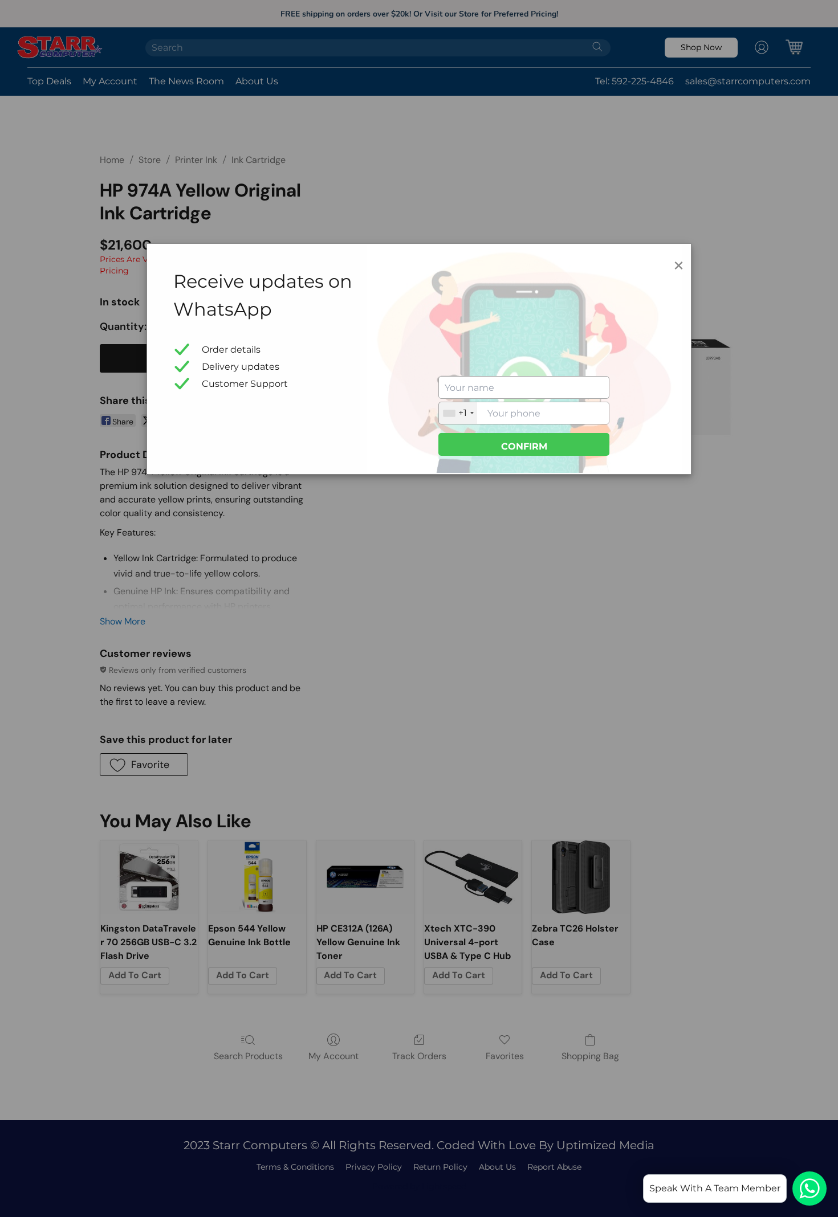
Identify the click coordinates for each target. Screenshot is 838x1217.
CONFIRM (524, 446)
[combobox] (458, 413)
